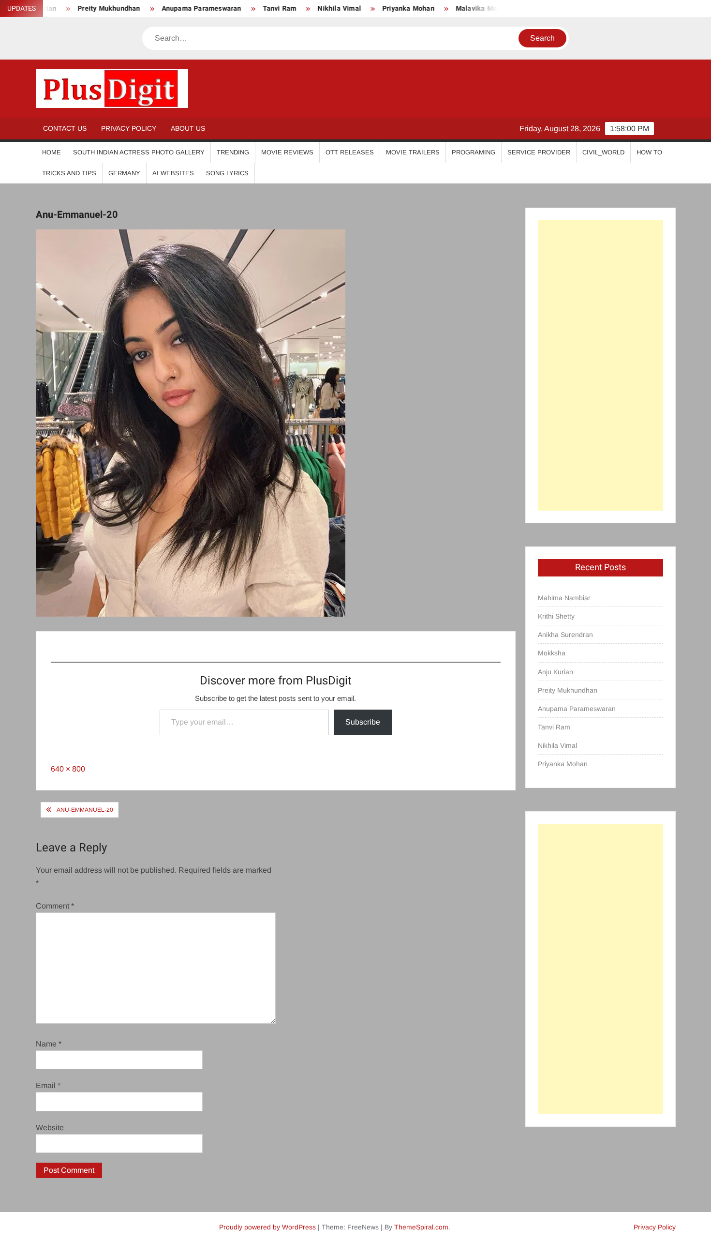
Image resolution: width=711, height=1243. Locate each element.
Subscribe (362, 722)
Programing (473, 152)
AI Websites (173, 173)
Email (48, 1085)
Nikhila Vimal (311, 8)
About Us (188, 128)
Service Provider (538, 152)
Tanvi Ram (251, 8)
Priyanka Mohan (380, 8)
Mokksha (551, 653)
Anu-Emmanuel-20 (85, 809)
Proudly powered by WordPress (267, 1227)
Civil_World (603, 152)
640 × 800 (68, 769)
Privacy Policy (128, 128)
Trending (233, 152)
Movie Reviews (287, 152)
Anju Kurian (555, 672)
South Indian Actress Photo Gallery (139, 152)
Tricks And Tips (69, 173)
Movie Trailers (413, 152)
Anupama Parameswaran (173, 8)
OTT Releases (350, 152)
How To (649, 152)
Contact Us (65, 128)
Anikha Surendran (565, 634)
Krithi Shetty (556, 616)
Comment (55, 906)
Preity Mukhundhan (567, 690)
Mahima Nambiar (564, 598)
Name (48, 1044)
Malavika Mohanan (458, 8)
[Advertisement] (600, 365)
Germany (124, 173)
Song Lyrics (227, 173)
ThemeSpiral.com (421, 1227)
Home (51, 152)
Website (50, 1127)
